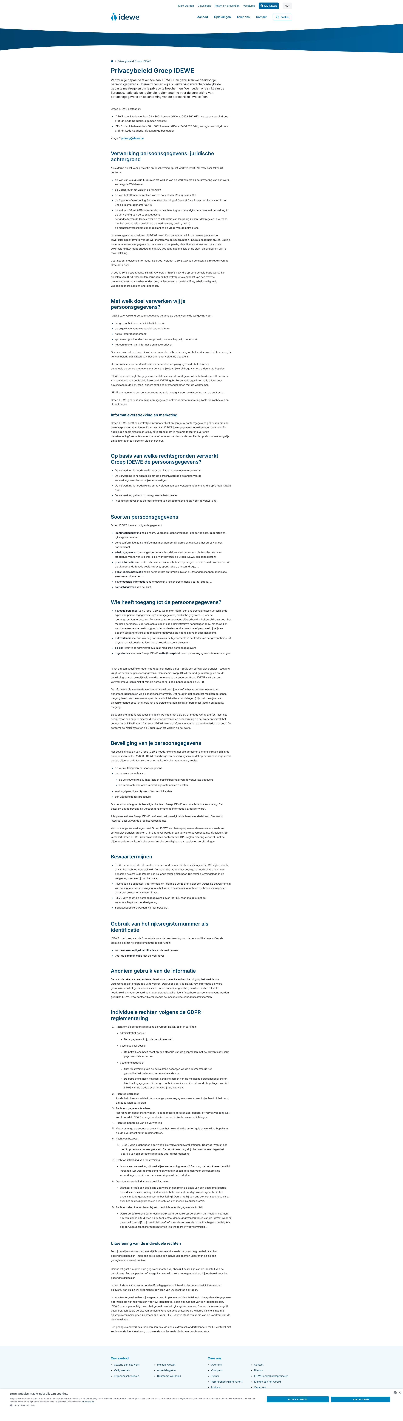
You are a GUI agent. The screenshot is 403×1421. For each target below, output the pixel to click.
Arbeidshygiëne (166, 1370)
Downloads (204, 5)
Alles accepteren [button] (297, 1399)
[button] (134, 1405)
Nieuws (258, 1370)
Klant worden (186, 5)
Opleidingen (222, 17)
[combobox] (395, 1392)
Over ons (243, 17)
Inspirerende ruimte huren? (226, 1381)
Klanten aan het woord (267, 1381)
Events (215, 1376)
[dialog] (201, 1405)
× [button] (399, 1393)
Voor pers (217, 1370)
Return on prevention (227, 5)
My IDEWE (271, 6)
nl (286, 5)
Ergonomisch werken (126, 1376)
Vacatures (249, 5)
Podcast (216, 1387)
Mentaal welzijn (166, 1364)
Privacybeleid (88, 1401)
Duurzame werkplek (169, 1376)
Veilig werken (122, 1370)
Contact (261, 17)
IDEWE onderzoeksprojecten (271, 1376)
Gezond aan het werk (126, 1364)
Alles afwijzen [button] (360, 1399)
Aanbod (202, 17)
